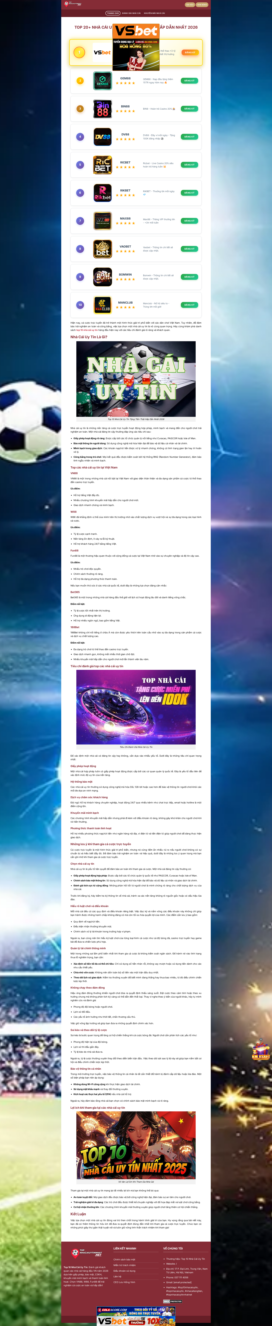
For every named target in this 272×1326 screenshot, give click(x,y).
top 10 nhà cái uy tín (87, 330)
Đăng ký (190, 52)
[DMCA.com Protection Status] (172, 1301)
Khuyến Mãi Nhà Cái (154, 13)
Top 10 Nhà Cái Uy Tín (76, 1267)
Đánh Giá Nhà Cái (131, 13)
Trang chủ (113, 13)
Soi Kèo (190, 5)
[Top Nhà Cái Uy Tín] (79, 4)
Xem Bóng (202, 5)
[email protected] (182, 1282)
